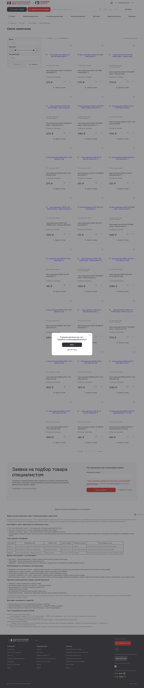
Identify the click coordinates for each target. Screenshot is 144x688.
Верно (72, 345)
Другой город (72, 350)
